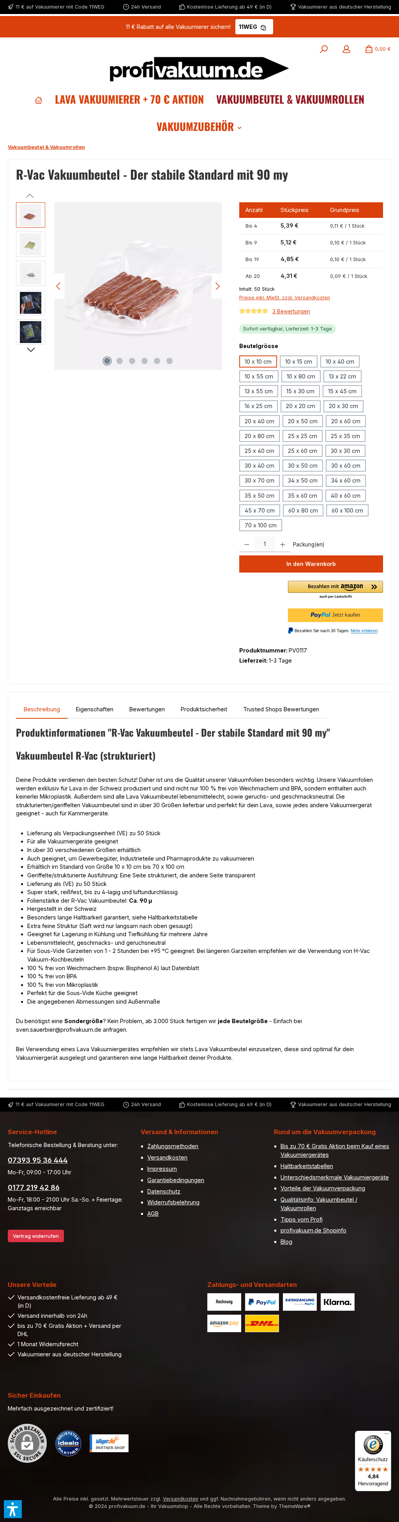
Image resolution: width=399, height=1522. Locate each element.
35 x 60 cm (302, 495)
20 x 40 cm (259, 421)
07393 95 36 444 (38, 1160)
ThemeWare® (295, 1506)
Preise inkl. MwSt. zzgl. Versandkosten (284, 298)
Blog (286, 1241)
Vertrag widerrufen (36, 1236)
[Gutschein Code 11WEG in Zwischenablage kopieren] (263, 26)
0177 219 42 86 (34, 1187)
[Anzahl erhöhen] (282, 544)
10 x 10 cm (258, 361)
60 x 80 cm (303, 510)
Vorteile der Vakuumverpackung (323, 1188)
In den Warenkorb (311, 563)
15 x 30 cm (300, 391)
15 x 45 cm (342, 391)
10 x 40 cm (340, 361)
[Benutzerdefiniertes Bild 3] (300, 1302)
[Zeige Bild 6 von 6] (169, 361)
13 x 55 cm (259, 391)
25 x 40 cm (259, 450)
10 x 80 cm (301, 376)
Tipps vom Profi (302, 1219)
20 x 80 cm (259, 436)
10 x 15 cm (298, 361)
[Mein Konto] (346, 49)
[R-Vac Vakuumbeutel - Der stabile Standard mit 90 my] (138, 286)
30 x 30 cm (345, 450)
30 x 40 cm (259, 465)
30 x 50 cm (303, 465)
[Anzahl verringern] (246, 544)
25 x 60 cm (302, 450)
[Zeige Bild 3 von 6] (132, 361)
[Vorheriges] (59, 286)
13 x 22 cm (342, 376)
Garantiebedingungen (175, 1180)
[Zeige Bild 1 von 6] (107, 361)
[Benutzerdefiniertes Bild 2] (262, 1302)
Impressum (162, 1168)
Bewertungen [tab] (147, 709)
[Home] (38, 99)
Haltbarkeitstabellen (307, 1166)
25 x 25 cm (302, 436)
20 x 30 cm (343, 406)
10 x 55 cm (259, 376)
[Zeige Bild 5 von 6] (157, 361)
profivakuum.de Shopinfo (313, 1230)
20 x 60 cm (345, 421)
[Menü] (386, 1435)
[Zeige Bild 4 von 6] (144, 361)
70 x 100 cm (261, 525)
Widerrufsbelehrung (173, 1202)
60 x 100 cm (347, 510)
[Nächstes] (217, 286)
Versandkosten (167, 1157)
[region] (119, 286)
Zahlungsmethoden (172, 1146)
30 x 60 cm (345, 465)
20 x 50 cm (303, 421)
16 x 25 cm (258, 406)
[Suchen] (323, 49)
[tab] (42, 709)
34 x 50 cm (303, 480)
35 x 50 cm (259, 495)
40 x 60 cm (345, 495)
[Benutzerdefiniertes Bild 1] (224, 1302)
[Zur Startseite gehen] (199, 69)
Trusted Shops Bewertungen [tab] (281, 709)
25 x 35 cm (345, 436)
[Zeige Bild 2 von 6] (120, 361)
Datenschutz (163, 1191)
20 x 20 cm (300, 406)
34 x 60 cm (345, 480)
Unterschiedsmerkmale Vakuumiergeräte (335, 1177)
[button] (335, 590)
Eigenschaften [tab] (94, 709)
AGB (153, 1213)
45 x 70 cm (260, 510)
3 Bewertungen (291, 311)
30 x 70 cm (259, 480)
